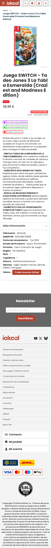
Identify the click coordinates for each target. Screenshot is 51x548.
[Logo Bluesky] (46, 339)
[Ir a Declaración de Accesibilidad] (25, 496)
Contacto (15, 434)
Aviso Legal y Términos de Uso (16, 371)
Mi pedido (15, 442)
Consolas (7, 403)
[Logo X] (40, 339)
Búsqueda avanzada (12, 355)
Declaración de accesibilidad (16, 382)
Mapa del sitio (9, 392)
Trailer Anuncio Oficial (27, 272)
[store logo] (13, 3)
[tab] (25, 226)
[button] (3, 3)
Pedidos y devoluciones (13, 360)
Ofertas (6, 414)
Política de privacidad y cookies (17, 365)
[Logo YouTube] (35, 339)
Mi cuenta (15, 449)
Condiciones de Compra (14, 376)
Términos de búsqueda (13, 349)
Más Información (14, 225)
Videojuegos (8, 408)
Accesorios (7, 398)
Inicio (5, 10)
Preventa (6, 419)
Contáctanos (9, 387)
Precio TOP (7, 425)
